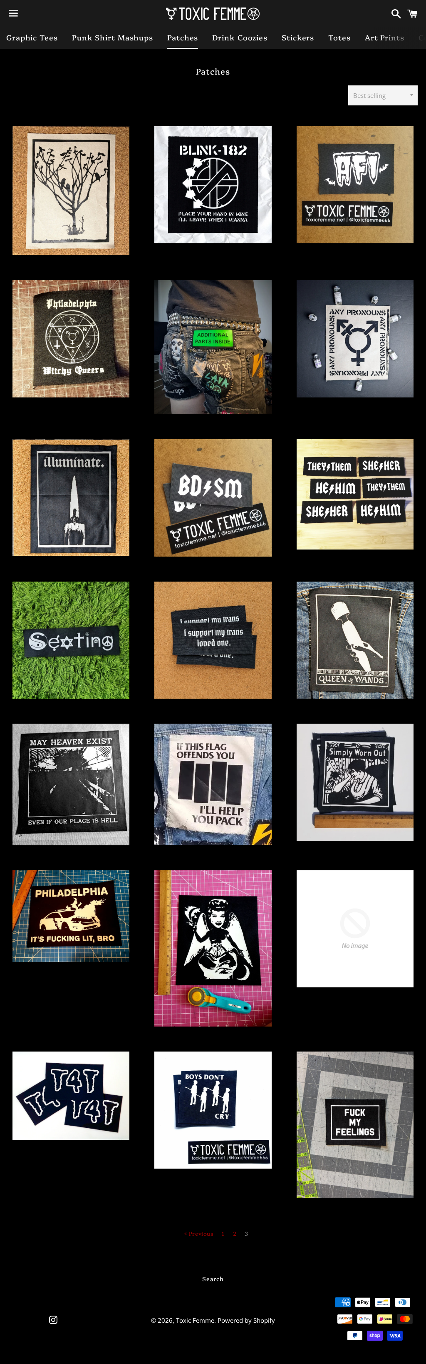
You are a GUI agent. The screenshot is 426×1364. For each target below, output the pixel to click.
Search (212, 1278)
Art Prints (384, 37)
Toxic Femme (195, 1320)
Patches (182, 37)
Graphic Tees (32, 37)
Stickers (298, 37)
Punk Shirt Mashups (112, 37)
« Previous (199, 1233)
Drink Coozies (239, 37)
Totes (339, 37)
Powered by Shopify (246, 1320)
